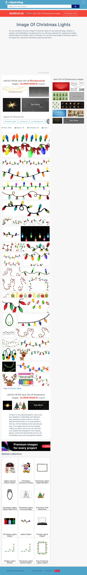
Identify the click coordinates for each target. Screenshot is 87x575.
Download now (70, 13)
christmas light (10, 121)
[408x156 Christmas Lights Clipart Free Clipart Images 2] (36, 272)
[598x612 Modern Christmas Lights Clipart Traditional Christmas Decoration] (9, 355)
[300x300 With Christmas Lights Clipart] (9, 380)
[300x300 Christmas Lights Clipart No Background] (6, 295)
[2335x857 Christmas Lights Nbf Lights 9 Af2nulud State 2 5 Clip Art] (36, 222)
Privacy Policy (37, 571)
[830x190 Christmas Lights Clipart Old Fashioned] (26, 138)
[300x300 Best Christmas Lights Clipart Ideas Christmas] (42, 380)
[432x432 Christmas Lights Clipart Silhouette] (20, 248)
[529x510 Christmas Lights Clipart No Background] (7, 248)
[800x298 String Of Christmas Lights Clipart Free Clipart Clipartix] (26, 209)
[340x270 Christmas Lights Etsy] (12, 260)
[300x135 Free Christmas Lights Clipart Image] (34, 321)
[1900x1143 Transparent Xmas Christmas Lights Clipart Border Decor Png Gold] (35, 234)
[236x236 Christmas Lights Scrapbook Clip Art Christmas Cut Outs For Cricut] (17, 222)
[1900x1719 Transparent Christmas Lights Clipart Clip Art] (9, 368)
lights (19, 388)
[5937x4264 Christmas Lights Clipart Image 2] (38, 285)
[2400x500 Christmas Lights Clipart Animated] (26, 187)
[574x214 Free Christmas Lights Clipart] (33, 333)
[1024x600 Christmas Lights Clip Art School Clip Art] (11, 272)
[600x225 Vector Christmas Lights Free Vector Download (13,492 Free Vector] (33, 368)
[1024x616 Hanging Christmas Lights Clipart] (10, 344)
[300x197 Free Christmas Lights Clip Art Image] (14, 306)
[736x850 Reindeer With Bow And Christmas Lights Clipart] (24, 355)
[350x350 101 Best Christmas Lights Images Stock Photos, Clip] (25, 380)
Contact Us (48, 571)
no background (37, 121)
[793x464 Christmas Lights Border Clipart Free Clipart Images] (36, 260)
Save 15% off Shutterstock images (68, 79)
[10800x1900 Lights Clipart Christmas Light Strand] (26, 163)
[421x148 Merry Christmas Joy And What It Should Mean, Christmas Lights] (35, 344)
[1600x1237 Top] (40, 355)
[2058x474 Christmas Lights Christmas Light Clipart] (26, 196)
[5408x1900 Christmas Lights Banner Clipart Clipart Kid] (26, 174)
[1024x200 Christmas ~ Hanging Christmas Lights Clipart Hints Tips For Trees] (30, 296)
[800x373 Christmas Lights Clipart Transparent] (38, 248)
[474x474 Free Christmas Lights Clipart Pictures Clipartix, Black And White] (8, 333)
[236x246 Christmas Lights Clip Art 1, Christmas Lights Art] (6, 222)
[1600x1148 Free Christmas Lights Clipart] (39, 306)
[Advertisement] (44, 56)
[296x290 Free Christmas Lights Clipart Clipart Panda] (9, 321)
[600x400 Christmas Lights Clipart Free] (14, 285)
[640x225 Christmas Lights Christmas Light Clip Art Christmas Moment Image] (26, 151)
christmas (24, 121)
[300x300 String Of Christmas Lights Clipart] (11, 234)
